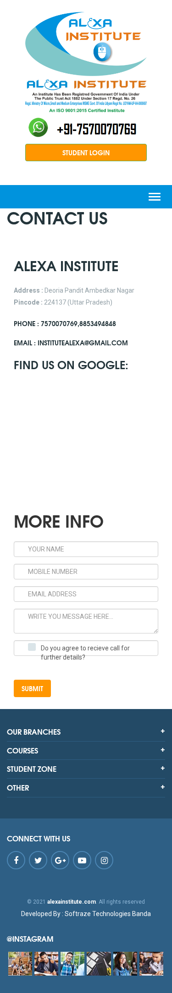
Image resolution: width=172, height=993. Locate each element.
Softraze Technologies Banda (86, 913)
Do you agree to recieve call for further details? (85, 652)
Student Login (86, 152)
